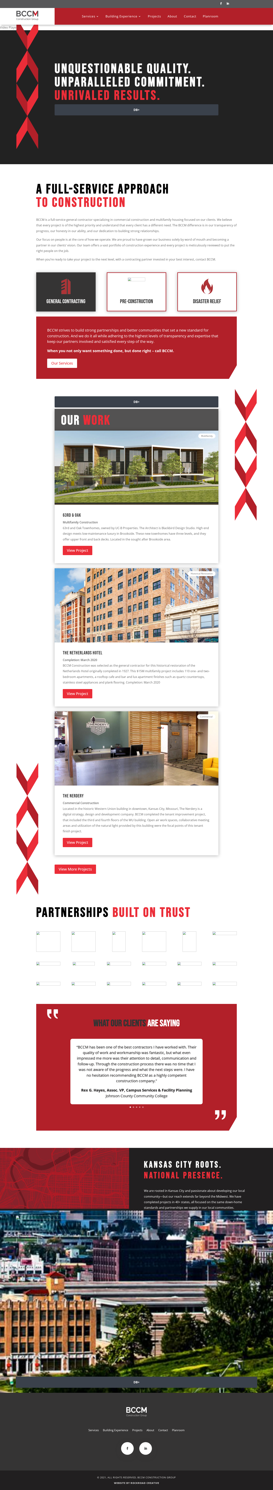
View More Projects (75, 869)
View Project (77, 550)
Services (88, 16)
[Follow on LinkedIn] (227, 3)
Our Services (62, 363)
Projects (154, 16)
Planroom (210, 16)
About (172, 16)
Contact (190, 16)
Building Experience (121, 16)
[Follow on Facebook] (221, 3)
